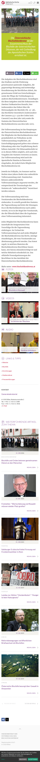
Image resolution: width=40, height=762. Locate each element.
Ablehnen (23, 759)
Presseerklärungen (8, 379)
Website (5, 362)
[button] (10, 73)
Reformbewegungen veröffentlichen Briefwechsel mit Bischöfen (16, 641)
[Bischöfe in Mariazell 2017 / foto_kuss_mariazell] (20, 282)
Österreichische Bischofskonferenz (19, 39)
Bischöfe (5, 367)
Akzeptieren (32, 759)
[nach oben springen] (20, 729)
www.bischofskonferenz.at (23, 266)
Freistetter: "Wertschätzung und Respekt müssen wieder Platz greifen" (18, 505)
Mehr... (3, 759)
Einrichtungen (7, 371)
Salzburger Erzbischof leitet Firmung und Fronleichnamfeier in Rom (18, 550)
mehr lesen (31, 467)
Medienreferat (7, 375)
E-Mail (4, 406)
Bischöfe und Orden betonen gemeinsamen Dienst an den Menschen (19, 461)
